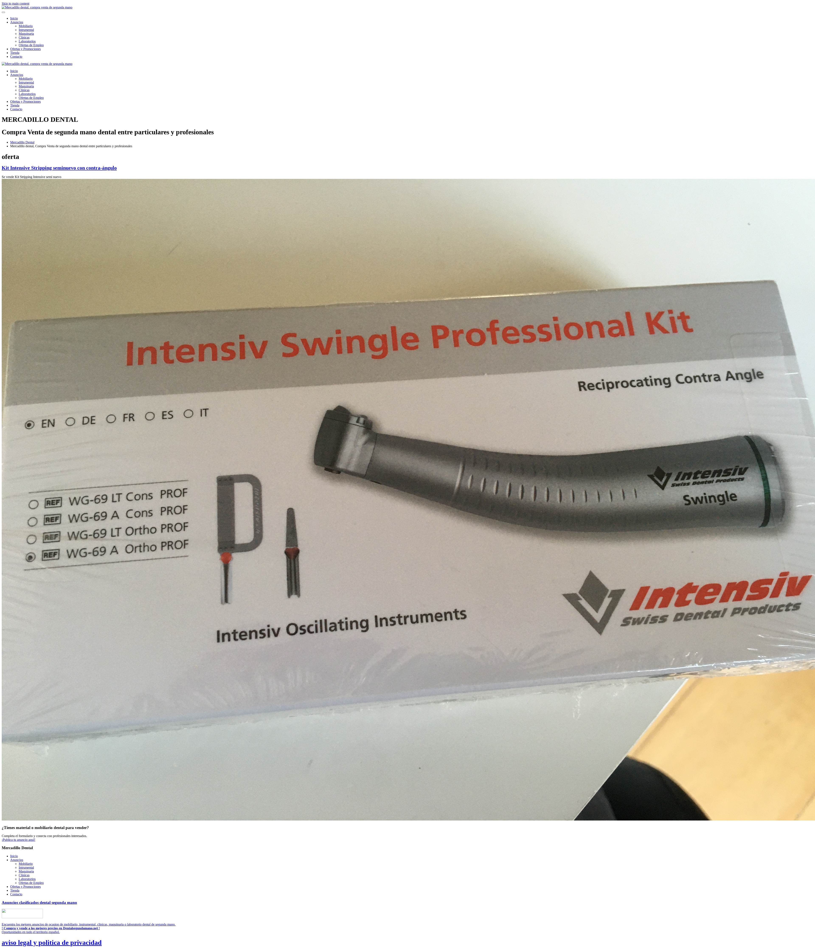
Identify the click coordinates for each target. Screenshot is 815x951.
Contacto (16, 56)
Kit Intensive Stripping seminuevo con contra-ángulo (59, 168)
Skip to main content (15, 3)
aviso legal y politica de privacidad (52, 942)
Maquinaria (26, 33)
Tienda (14, 53)
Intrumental (26, 30)
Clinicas (24, 37)
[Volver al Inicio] (37, 7)
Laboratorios (27, 41)
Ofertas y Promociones (25, 49)
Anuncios (16, 22)
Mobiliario (26, 26)
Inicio (14, 18)
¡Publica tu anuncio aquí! (18, 840)
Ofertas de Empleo (31, 45)
